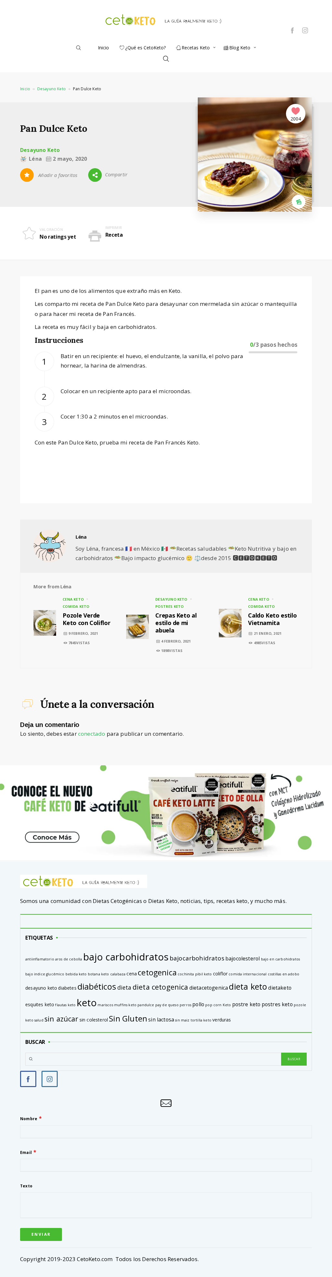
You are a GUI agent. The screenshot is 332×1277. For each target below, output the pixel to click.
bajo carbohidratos (126, 956)
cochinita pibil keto (195, 974)
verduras (221, 1020)
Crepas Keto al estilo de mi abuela (175, 622)
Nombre (28, 1118)
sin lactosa (161, 1019)
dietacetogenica (208, 987)
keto (87, 1002)
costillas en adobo (283, 974)
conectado (91, 733)
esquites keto (39, 1004)
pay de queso (167, 1005)
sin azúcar (61, 1018)
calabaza (117, 974)
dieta (124, 987)
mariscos (105, 1005)
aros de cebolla (68, 959)
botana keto (98, 974)
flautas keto (65, 1005)
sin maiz (182, 1020)
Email (26, 1152)
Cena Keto (73, 599)
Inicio (103, 47)
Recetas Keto (196, 47)
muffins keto (125, 1005)
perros (185, 1005)
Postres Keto (169, 606)
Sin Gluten (128, 1018)
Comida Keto (76, 606)
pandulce (145, 1005)
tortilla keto (201, 1020)
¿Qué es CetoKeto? (145, 47)
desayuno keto (41, 988)
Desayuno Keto (51, 89)
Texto (26, 1186)
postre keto (246, 1004)
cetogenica (157, 972)
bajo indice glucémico (45, 974)
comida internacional (248, 974)
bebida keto (76, 974)
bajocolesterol (242, 958)
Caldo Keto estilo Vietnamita (272, 619)
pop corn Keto (218, 1005)
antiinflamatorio (39, 959)
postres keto (277, 1004)
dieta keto (248, 986)
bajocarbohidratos (197, 958)
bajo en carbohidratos (280, 959)
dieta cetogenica (160, 987)
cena (131, 973)
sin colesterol (93, 1020)
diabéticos (96, 986)
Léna (81, 536)
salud (38, 1020)
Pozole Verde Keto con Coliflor (86, 619)
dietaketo (279, 987)
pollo (198, 1004)
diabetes (67, 988)
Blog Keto (239, 47)
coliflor (220, 973)
